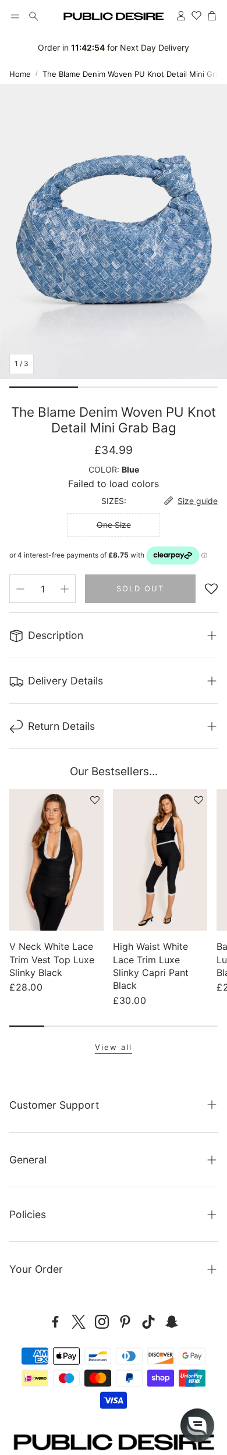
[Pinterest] (125, 1322)
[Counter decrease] (20, 589)
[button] (15, 16)
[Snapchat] (172, 1322)
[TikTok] (148, 1322)
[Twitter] (79, 1322)
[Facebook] (55, 1322)
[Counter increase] (64, 589)
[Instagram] (102, 1322)
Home (20, 74)
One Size (114, 525)
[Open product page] (56, 860)
